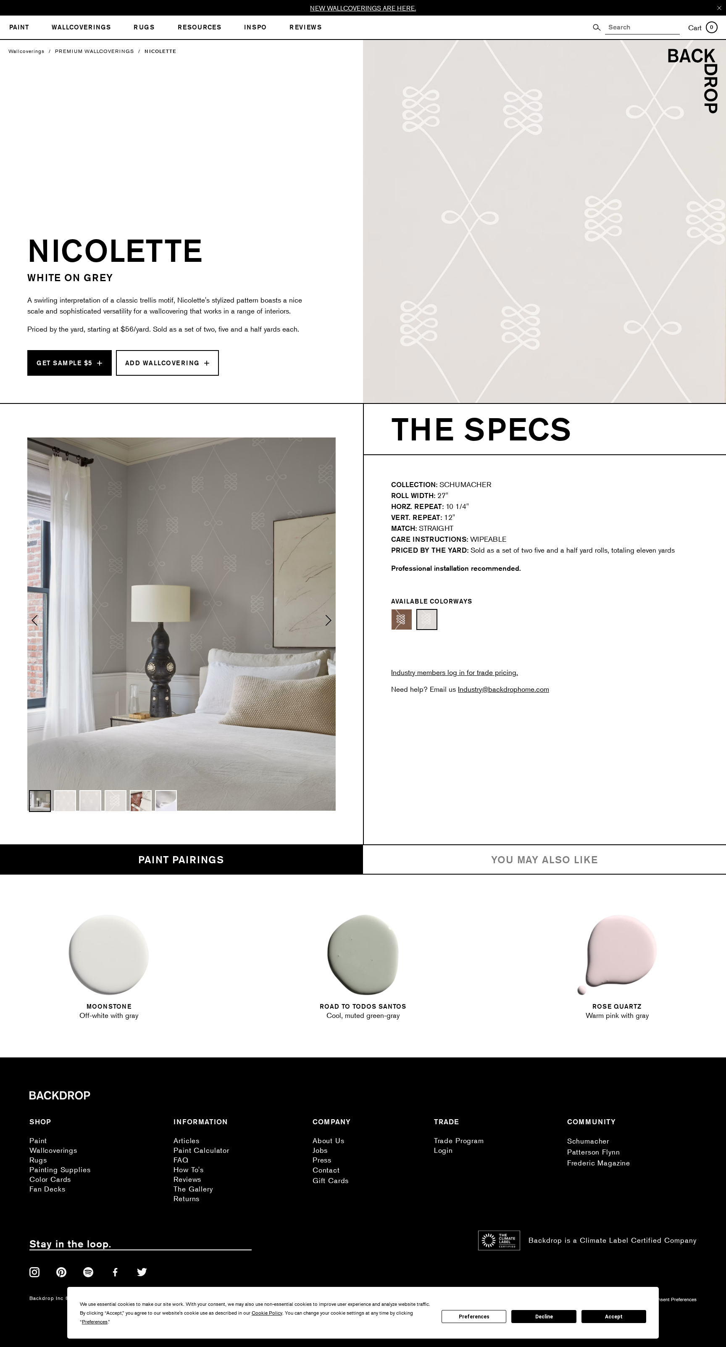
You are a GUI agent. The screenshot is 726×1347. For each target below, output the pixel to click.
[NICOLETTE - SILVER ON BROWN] (401, 619)
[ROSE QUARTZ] (617, 955)
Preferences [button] (95, 1321)
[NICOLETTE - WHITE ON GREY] (426, 619)
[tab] (181, 860)
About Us (329, 1140)
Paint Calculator (201, 1150)
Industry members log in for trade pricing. (454, 672)
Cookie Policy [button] (267, 1313)
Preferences (474, 1317)
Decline (544, 1317)
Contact (326, 1169)
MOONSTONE (109, 1006)
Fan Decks (47, 1188)
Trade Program (459, 1140)
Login (443, 1150)
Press (322, 1159)
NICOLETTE (160, 51)
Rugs (38, 1159)
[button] (35, 624)
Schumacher (588, 1140)
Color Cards (50, 1179)
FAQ (181, 1159)
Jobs (320, 1150)
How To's (189, 1169)
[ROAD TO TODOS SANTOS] (363, 955)
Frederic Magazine (598, 1162)
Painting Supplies (59, 1169)
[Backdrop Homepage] (693, 110)
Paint (38, 1140)
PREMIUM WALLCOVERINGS (94, 51)
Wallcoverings (26, 51)
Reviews (187, 1179)
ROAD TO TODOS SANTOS (363, 1006)
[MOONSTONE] (109, 955)
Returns (187, 1198)
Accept (614, 1317)
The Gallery (193, 1188)
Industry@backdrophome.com (503, 689)
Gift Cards (331, 1180)
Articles (187, 1140)
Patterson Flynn (593, 1151)
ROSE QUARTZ (617, 1006)
